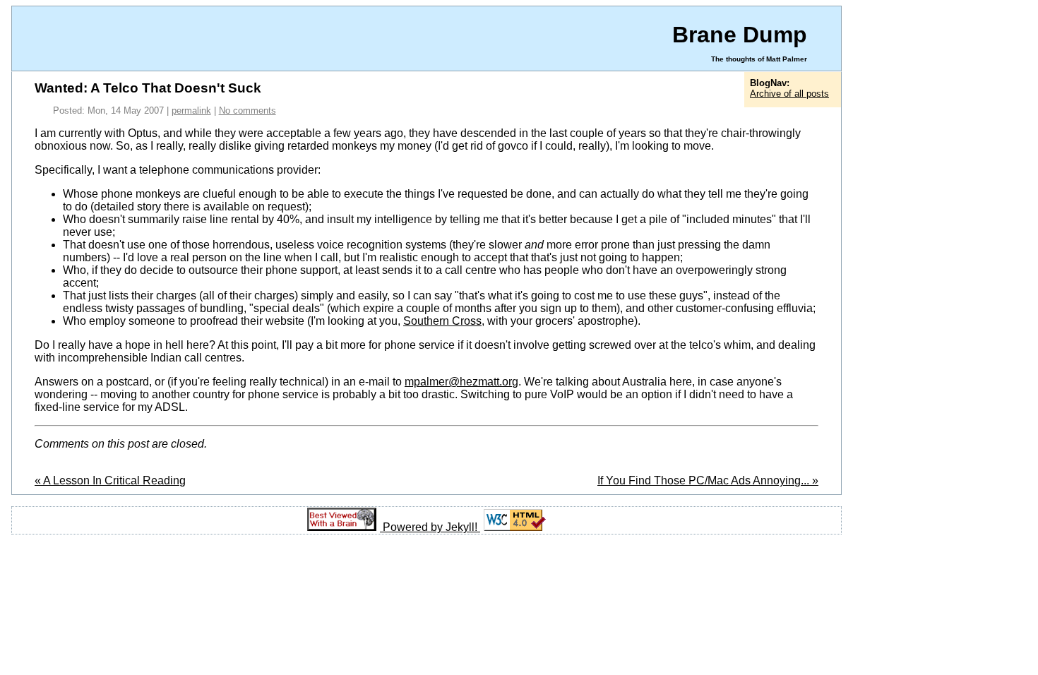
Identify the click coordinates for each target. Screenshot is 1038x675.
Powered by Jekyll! (431, 527)
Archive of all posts (789, 93)
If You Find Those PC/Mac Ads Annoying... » (707, 480)
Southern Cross (442, 321)
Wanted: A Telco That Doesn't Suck (148, 87)
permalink (191, 110)
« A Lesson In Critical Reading (110, 480)
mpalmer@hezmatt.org (461, 382)
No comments (247, 110)
